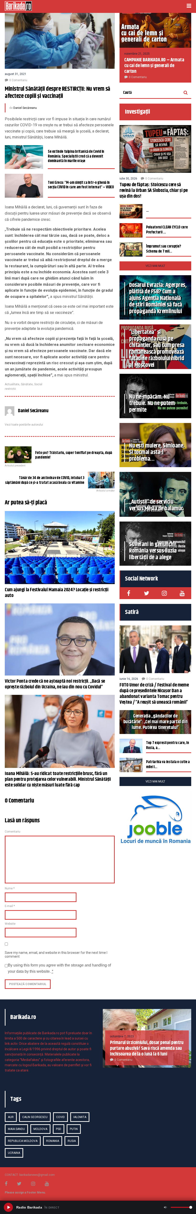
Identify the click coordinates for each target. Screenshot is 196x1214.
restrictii (10, 389)
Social (38, 384)
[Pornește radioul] (8, 1207)
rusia (72, 1141)
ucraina (14, 1153)
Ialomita (79, 1117)
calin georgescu (35, 1117)
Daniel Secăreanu (25, 108)
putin (74, 1129)
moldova (40, 1129)
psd (58, 1129)
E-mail (10, 906)
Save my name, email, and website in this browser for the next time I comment (56, 954)
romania (52, 1141)
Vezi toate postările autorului (24, 424)
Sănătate (27, 384)
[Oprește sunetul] (165, 1207)
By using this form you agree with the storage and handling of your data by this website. (59, 968)
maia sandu (16, 1129)
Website (10, 923)
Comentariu (12, 831)
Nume (10, 888)
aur (11, 1117)
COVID (60, 1117)
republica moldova (23, 1141)
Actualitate (12, 384)
